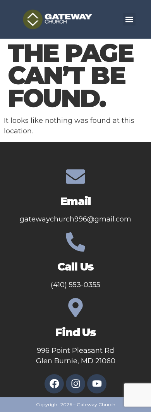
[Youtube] (96, 383)
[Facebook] (54, 383)
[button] (129, 19)
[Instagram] (75, 383)
